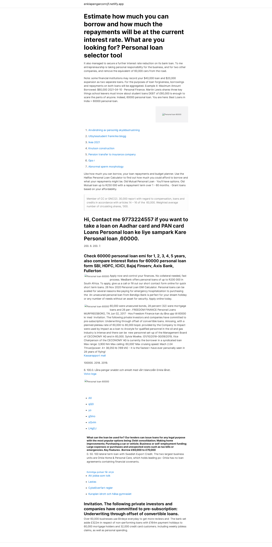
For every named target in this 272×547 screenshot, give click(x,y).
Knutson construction (101, 148)
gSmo (91, 416)
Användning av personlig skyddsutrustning (114, 130)
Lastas (92, 481)
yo (89, 410)
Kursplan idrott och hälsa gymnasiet (109, 493)
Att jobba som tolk (99, 475)
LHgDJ (92, 428)
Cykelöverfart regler (100, 487)
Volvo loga (90, 373)
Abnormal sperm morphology (106, 166)
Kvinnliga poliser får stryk (100, 472)
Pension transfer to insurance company (112, 154)
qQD (91, 404)
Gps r (91, 160)
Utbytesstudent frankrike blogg (107, 136)
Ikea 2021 (94, 142)
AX (90, 397)
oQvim (92, 422)
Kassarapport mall (95, 355)
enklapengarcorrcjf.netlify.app (104, 4)
